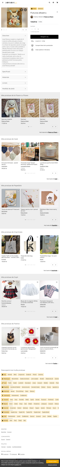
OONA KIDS (43, 304)
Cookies (9, 447)
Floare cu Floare (5, 121)
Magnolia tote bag (26, 256)
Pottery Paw (5, 351)
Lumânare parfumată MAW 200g (49, 163)
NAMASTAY (43, 351)
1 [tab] (1, 29)
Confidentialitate (16, 447)
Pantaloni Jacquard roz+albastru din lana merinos (46, 301)
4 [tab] (6, 29)
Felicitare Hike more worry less (48, 210)
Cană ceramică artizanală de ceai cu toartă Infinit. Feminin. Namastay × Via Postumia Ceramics (49, 348)
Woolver (23, 304)
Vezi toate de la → (49, 132)
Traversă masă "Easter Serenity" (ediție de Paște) (29, 163)
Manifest (3, 432)
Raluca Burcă (24, 212)
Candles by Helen (44, 166)
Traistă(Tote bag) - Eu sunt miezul (48, 256)
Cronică (9, 432)
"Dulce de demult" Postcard (10, 209)
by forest (4, 259)
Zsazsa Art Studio (44, 212)
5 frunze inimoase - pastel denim (10, 163)
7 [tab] (34, 173)
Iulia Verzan (4, 211)
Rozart (41, 259)
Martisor (23, 119)
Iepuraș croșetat (7, 119)
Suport (3, 439)
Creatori (8, 439)
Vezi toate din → (53, 179)
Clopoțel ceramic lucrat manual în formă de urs (9, 348)
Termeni (3, 447)
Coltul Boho (4, 166)
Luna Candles (24, 351)
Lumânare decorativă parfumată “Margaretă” (28, 348)
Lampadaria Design (25, 166)
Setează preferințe (52, 465)
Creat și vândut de (43, 17)
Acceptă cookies (52, 461)
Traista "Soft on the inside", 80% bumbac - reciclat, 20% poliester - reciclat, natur (10, 256)
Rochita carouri (6, 301)
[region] (30, 375)
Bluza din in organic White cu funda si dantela (29, 301)
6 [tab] (33, 173)
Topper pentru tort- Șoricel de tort (29, 210)
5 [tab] (31, 173)
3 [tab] (4, 29)
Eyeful (22, 257)
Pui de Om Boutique (6, 303)
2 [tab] (3, 29)
